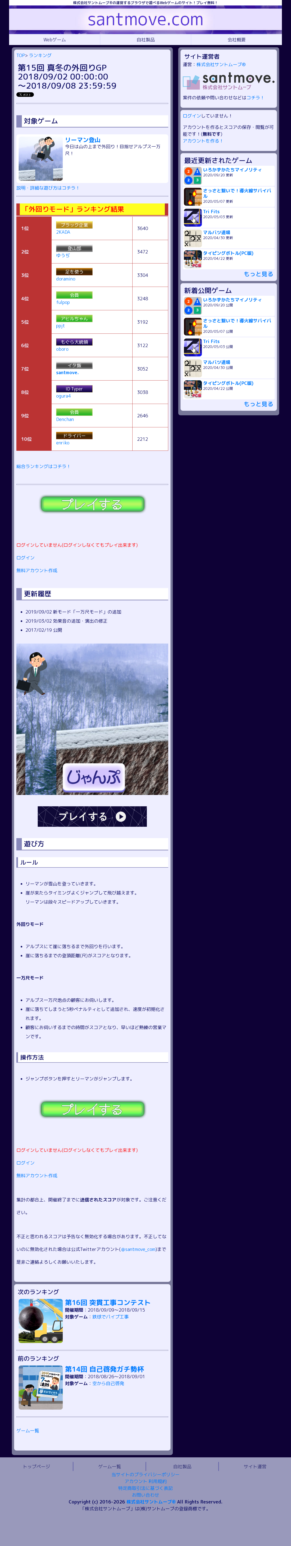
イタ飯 (74, 365)
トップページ (36, 1466)
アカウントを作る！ (203, 141)
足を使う (74, 271)
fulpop (63, 302)
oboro (62, 349)
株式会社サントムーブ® (221, 64)
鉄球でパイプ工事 (110, 1316)
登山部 (74, 248)
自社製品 (146, 39)
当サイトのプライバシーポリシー (145, 1474)
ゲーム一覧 (27, 1430)
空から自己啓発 (108, 1383)
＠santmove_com (138, 1249)
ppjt (60, 325)
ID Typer (74, 389)
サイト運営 (255, 1466)
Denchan (65, 419)
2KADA (63, 232)
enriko (62, 442)
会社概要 (237, 39)
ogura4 (63, 396)
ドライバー (74, 435)
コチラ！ (255, 97)
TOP (20, 55)
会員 (74, 295)
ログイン (25, 557)
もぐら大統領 (74, 342)
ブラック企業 (74, 225)
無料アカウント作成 (36, 570)
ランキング (40, 55)
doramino (65, 279)
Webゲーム (54, 39)
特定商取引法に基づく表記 (145, 1488)
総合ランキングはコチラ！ (43, 466)
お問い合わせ (145, 1495)
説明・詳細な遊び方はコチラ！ (48, 188)
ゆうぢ (63, 255)
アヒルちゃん (74, 318)
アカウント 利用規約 (146, 1481)
